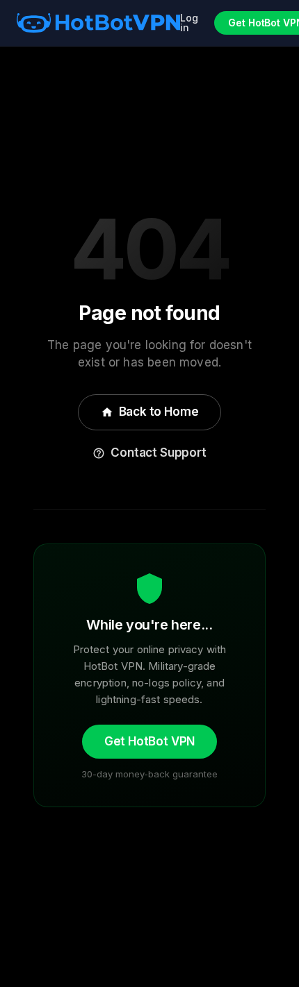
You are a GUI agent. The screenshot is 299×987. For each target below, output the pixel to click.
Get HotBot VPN (149, 741)
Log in (189, 23)
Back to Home (150, 412)
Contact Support (149, 452)
